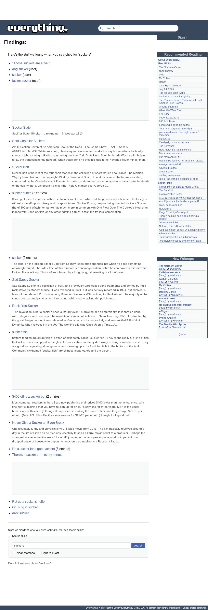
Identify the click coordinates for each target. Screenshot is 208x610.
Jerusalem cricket (168, 222)
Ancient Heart (167, 298)
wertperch (175, 275)
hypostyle (173, 281)
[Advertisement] (104, 10)
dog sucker (20, 69)
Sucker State (21, 127)
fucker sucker (21, 80)
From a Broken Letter (170, 194)
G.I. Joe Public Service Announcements (180, 197)
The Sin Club (166, 190)
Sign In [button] (183, 37)
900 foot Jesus (167, 121)
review (163, 327)
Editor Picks (165, 183)
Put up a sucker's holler (29, 501)
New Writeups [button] (183, 258)
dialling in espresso (170, 175)
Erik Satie (164, 114)
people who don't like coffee (174, 125)
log (161, 281)
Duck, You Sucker (25, 306)
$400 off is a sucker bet (28, 396)
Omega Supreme (168, 106)
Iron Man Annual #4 (170, 157)
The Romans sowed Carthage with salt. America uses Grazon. (181, 101)
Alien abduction (167, 233)
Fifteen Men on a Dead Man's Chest (178, 186)
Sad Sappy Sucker (25, 279)
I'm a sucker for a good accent (33, 449)
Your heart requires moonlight (175, 128)
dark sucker (20, 513)
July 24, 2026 (166, 89)
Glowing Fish (179, 327)
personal (165, 320)
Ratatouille (165, 208)
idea (162, 307)
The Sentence (166, 146)
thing (162, 268)
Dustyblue (175, 268)
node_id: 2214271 (169, 117)
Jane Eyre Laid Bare (170, 85)
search (138, 545)
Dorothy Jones (167, 291)
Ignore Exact (51, 552)
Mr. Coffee (164, 78)
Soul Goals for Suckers (28, 141)
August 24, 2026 (168, 279)
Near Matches (26, 552)
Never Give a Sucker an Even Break (38, 422)
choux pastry (166, 71)
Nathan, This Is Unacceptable (175, 226)
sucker (17, 74)
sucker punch (21, 193)
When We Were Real (170, 110)
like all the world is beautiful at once (178, 179)
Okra (161, 74)
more (182, 334)
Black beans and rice (170, 153)
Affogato (164, 311)
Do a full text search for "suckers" (29, 563)
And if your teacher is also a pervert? (179, 201)
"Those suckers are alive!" (31, 63)
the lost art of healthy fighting (175, 96)
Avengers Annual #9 (170, 164)
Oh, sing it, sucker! (25, 507)
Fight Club (164, 138)
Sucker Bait (20, 167)
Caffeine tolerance (169, 272)
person (164, 294)
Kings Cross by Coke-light (173, 212)
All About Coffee (168, 168)
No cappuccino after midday (175, 304)
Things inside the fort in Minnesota (178, 237)
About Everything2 (169, 59)
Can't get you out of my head (174, 142)
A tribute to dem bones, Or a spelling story (182, 229)
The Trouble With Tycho (172, 92)
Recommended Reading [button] (183, 54)
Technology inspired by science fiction (180, 240)
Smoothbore (166, 171)
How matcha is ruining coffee (175, 149)
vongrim (178, 320)
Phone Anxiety (167, 317)
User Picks (164, 63)
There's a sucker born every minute (37, 454)
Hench (162, 82)
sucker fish (20, 332)
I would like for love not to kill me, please (181, 160)
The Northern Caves (170, 67)
